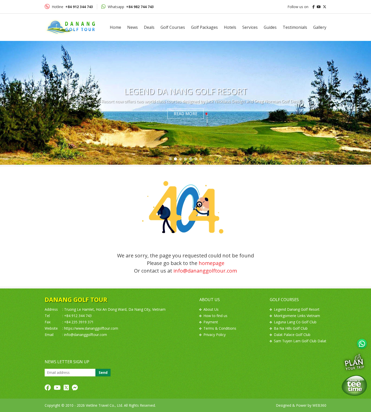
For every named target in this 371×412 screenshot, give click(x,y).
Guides (270, 27)
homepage (211, 263)
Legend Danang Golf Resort (297, 309)
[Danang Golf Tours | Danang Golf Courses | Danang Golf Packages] (70, 27)
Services (250, 27)
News (132, 27)
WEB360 (319, 405)
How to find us (215, 315)
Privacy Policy (214, 334)
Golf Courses (173, 27)
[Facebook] (48, 387)
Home (115, 27)
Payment (210, 322)
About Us (211, 309)
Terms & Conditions (219, 328)
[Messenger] (75, 387)
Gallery (319, 27)
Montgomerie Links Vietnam (297, 315)
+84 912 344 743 (78, 315)
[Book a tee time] (354, 385)
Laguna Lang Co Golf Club (295, 322)
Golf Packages (204, 27)
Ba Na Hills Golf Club (291, 328)
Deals (149, 27)
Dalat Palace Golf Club (292, 334)
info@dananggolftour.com (205, 270)
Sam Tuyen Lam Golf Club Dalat (300, 340)
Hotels (230, 27)
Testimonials (295, 27)
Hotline (72, 6)
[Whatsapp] (362, 344)
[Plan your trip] (354, 362)
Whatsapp (131, 6)
